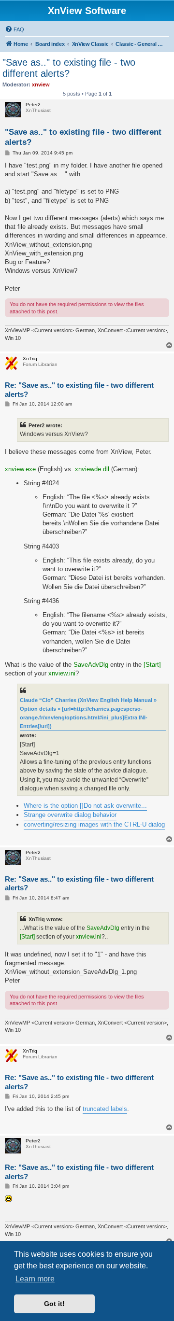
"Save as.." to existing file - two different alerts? (68, 68)
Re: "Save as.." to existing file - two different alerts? (79, 389)
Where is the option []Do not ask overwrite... (85, 805)
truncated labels (105, 1108)
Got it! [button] (54, 1303)
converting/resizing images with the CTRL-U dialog (94, 824)
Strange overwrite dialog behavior (70, 814)
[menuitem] (14, 29)
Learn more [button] (35, 1279)
